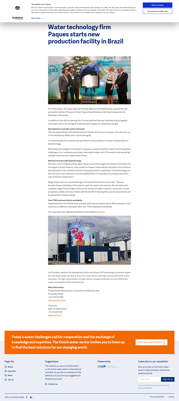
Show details (36, 18)
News (10, 375)
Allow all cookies (157, 5)
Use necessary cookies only (158, 11)
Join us (11, 380)
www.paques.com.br (57, 300)
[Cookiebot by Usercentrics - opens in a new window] (17, 18)
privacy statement (145, 388)
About (10, 367)
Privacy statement (157, 397)
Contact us (52, 384)
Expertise (12, 371)
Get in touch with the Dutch (150, 342)
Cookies (171, 397)
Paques (101, 212)
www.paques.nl (54, 315)
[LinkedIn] (31, 397)
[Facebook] (27, 397)
